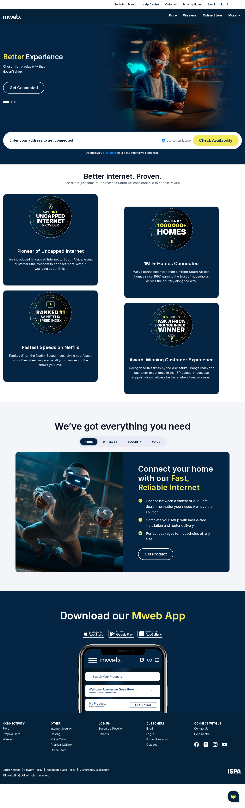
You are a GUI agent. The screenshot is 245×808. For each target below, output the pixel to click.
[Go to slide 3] (14, 102)
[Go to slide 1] (6, 102)
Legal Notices (11, 769)
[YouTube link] (224, 744)
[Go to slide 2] (11, 102)
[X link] (206, 744)
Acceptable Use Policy (61, 769)
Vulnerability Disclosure (94, 769)
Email (211, 4)
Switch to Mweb (125, 4)
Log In (225, 4)
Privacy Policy (33, 769)
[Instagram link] (215, 744)
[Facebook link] (196, 744)
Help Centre (151, 4)
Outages (171, 4)
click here (110, 152)
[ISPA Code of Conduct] (234, 772)
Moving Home (192, 4)
